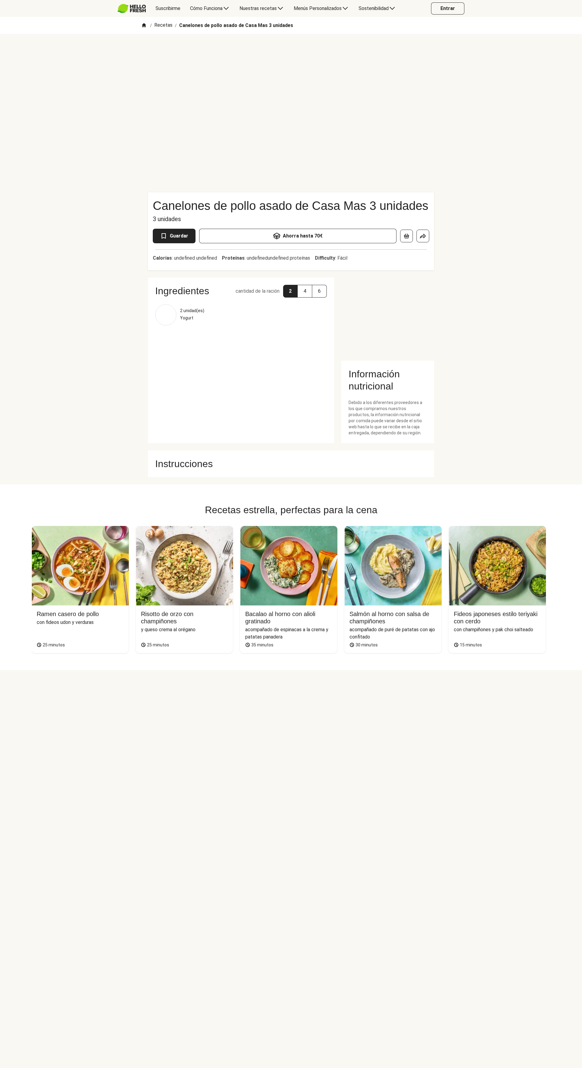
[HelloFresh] (132, 8)
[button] (290, 291)
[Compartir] (422, 236)
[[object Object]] (406, 236)
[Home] (144, 26)
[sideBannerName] (387, 315)
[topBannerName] (291, 51)
